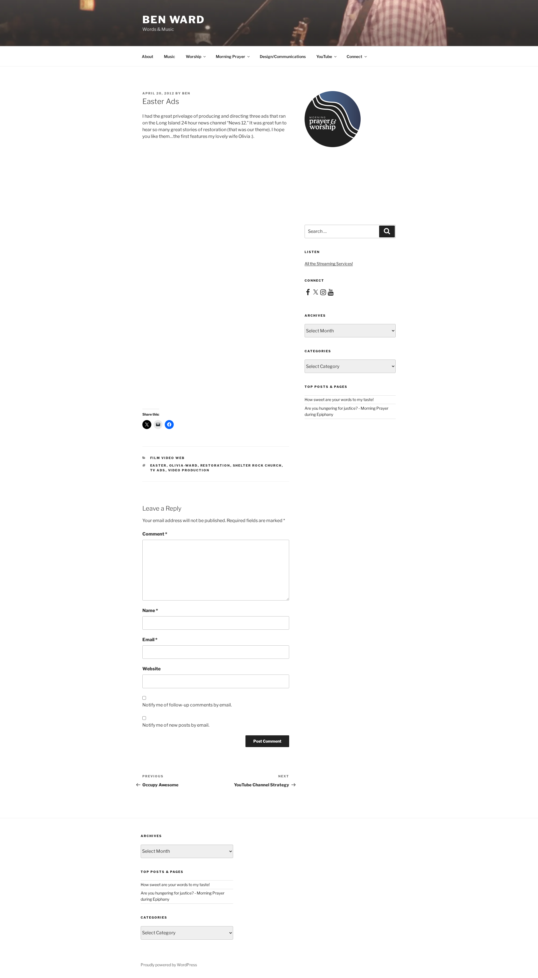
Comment (154, 534)
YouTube (324, 56)
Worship (193, 56)
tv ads (158, 470)
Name (150, 610)
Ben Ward (173, 19)
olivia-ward (183, 465)
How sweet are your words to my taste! (339, 399)
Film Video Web (167, 458)
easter (158, 465)
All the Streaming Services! (329, 263)
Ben (186, 93)
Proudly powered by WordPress (169, 964)
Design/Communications (283, 56)
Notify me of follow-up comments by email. (187, 705)
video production (189, 470)
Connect (354, 56)
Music (169, 56)
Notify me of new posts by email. (175, 725)
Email (149, 639)
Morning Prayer (230, 56)
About (147, 56)
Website (151, 668)
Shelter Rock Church (257, 465)
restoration (215, 465)
